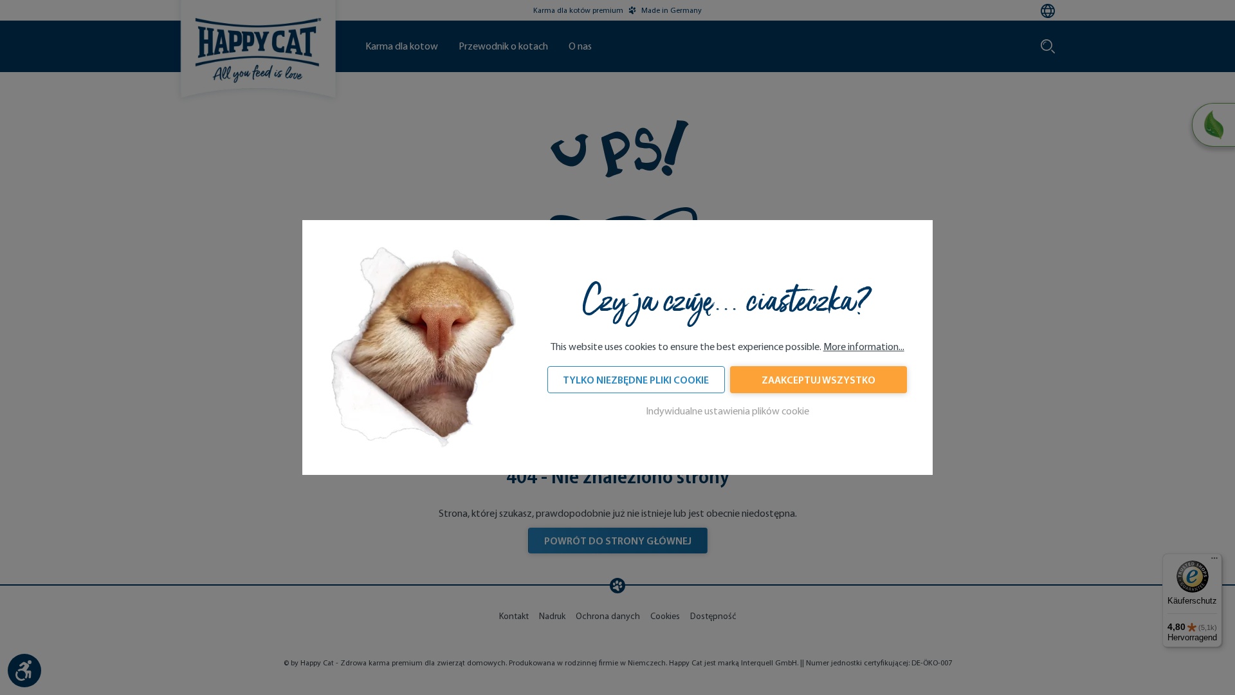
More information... (863, 346)
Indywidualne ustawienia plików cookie (727, 411)
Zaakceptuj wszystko (818, 379)
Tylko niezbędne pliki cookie (636, 379)
